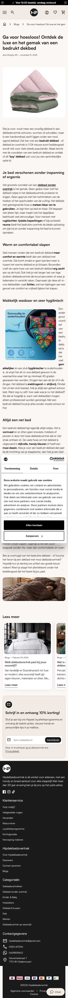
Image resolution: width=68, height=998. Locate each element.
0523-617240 (21, 947)
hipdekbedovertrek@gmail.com (21, 941)
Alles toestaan (34, 525)
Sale (5, 913)
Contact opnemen (12, 865)
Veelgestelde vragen (13, 812)
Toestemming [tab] (12, 468)
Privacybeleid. (12, 751)
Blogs (16, 24)
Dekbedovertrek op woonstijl (17, 924)
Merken (6, 919)
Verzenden (8, 817)
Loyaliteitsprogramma (13, 828)
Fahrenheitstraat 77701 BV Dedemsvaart (21, 960)
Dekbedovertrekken (12, 886)
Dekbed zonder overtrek (15, 891)
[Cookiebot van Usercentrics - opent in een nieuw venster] (49, 459)
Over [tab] (56, 468)
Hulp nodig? (9, 807)
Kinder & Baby (10, 897)
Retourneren (9, 823)
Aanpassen (32, 536)
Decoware (8, 860)
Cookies (34, 994)
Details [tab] (34, 468)
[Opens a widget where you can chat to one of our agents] (55, 992)
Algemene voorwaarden (22, 990)
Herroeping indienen (13, 839)
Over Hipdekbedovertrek (15, 854)
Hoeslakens (8, 902)
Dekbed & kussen (11, 908)
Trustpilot (34, 971)
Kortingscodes (10, 834)
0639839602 (21, 953)
